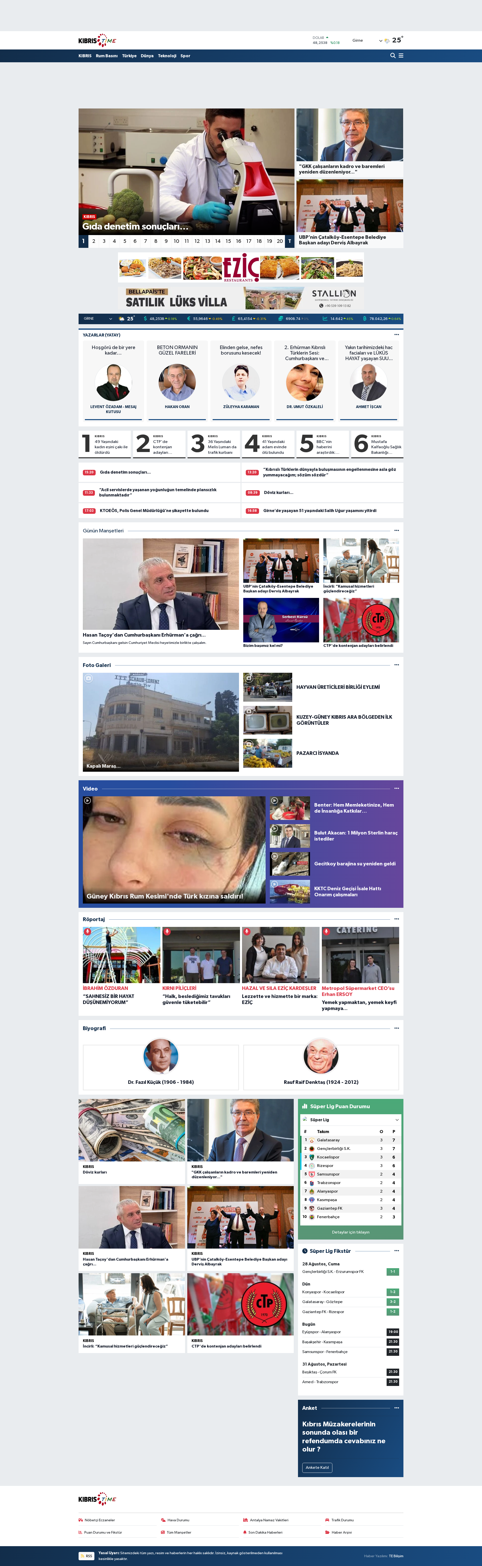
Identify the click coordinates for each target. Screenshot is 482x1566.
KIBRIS (85, 56)
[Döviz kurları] (132, 1130)
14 (218, 241)
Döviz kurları (95, 1172)
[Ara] (393, 56)
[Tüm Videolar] (396, 789)
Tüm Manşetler (179, 1532)
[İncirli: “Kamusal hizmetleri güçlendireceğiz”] (132, 1304)
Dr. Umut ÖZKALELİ (305, 407)
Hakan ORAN (177, 407)
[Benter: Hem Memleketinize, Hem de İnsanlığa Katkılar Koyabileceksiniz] (290, 808)
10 (176, 241)
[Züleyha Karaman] (241, 382)
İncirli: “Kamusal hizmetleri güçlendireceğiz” (125, 1346)
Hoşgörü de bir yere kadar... (113, 350)
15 (228, 241)
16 (238, 241)
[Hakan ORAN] (177, 382)
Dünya (147, 56)
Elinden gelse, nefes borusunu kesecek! (241, 350)
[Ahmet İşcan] (369, 382)
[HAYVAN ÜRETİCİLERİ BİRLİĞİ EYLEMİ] (267, 687)
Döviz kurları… (278, 492)
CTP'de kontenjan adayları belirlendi (162, 447)
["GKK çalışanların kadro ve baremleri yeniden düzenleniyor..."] (240, 1130)
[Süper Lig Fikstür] (396, 1251)
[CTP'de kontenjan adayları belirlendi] (240, 1304)
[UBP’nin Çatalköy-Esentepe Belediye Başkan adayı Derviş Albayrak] (240, 1217)
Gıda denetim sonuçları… (125, 472)
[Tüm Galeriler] (396, 665)
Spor (185, 56)
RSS (88, 1556)
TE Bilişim (396, 1556)
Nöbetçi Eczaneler (100, 1520)
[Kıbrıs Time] (97, 40)
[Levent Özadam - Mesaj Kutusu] (113, 382)
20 (280, 241)
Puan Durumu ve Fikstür (103, 1532)
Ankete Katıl (317, 1468)
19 (269, 241)
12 (197, 241)
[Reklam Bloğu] (241, 267)
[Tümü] (396, 919)
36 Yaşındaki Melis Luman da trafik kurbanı (222, 447)
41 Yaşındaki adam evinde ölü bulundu (274, 447)
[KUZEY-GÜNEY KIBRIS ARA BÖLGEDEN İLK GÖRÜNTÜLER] (267, 720)
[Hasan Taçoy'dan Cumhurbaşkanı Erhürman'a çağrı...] (132, 1217)
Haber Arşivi (342, 1532)
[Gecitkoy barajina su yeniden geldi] (290, 864)
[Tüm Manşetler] (396, 531)
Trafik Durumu (342, 1520)
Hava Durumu (178, 1520)
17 (249, 241)
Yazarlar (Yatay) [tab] (101, 335)
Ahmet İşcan (368, 407)
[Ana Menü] (400, 56)
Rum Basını (107, 56)
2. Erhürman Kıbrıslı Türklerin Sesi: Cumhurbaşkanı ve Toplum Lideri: (304, 353)
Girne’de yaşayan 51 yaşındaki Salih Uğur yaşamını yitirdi (319, 511)
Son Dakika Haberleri (265, 1532)
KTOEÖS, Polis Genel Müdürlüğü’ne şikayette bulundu (154, 511)
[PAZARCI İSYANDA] (267, 753)
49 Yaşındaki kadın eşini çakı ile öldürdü (111, 447)
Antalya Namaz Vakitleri (269, 1520)
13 (207, 241)
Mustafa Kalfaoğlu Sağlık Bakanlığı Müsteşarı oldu (386, 447)
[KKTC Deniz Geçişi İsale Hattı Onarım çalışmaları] (290, 891)
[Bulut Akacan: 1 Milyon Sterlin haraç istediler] (290, 836)
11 (187, 241)
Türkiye (129, 56)
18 (259, 241)
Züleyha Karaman (241, 407)
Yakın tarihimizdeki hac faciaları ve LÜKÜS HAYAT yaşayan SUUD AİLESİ (369, 353)
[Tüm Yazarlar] (396, 335)
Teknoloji (167, 56)
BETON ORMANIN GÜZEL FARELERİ (177, 350)
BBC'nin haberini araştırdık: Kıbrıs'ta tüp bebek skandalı (331, 447)
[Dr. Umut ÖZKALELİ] (305, 382)
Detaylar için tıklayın (351, 1232)
